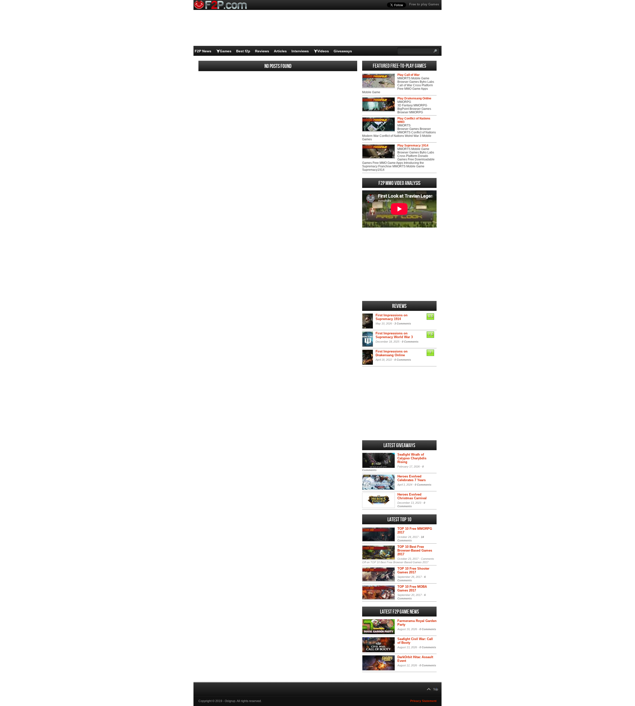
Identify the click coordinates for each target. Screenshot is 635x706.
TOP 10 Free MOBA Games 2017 (412, 588)
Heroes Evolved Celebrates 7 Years (411, 478)
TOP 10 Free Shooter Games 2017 (413, 570)
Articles (280, 51)
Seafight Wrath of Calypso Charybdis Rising (411, 458)
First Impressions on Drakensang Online (392, 353)
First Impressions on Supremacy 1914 (392, 317)
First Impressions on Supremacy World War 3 (394, 335)
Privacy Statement (423, 701)
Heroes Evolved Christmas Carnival (412, 496)
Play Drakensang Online (414, 98)
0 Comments (410, 341)
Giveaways (343, 51)
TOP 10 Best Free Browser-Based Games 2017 (414, 550)
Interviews (300, 51)
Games (225, 51)
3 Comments (402, 323)
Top (435, 689)
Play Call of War (408, 75)
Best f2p (243, 51)
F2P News (203, 51)
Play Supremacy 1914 (412, 145)
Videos (323, 51)
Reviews (262, 51)
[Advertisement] (399, 264)
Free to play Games (424, 4)
